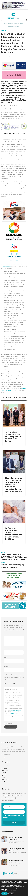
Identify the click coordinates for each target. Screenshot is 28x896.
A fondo (3, 772)
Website (6, 666)
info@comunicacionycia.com (16, 710)
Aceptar (4, 893)
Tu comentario (8, 634)
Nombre (6, 649)
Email (5, 657)
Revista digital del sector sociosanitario (13, 25)
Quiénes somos (8, 878)
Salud (3, 781)
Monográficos (5, 779)
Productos (4, 768)
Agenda (3, 775)
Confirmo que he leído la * (13, 816)
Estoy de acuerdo (10, 683)
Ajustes (11, 893)
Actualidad (3, 30)
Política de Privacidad (13, 713)
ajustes (14, 890)
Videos (3, 777)
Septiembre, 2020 (4, 56)
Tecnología (4, 770)
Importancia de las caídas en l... (15, 838)
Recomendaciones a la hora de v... (16, 861)
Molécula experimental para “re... (17, 849)
